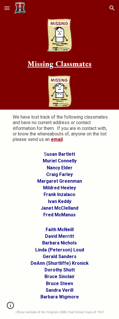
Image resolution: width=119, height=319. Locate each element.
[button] (7, 8)
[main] (59, 64)
